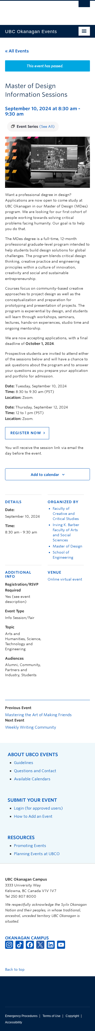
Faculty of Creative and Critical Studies (66, 513)
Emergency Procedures (21, 1016)
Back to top (15, 969)
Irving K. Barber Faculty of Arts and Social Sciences (66, 532)
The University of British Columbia (35, 10)
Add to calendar (45, 475)
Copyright (72, 1016)
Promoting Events (30, 845)
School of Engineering (63, 554)
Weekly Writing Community (30, 727)
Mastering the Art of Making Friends (38, 715)
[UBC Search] (84, 6)
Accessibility (13, 1022)
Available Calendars (32, 779)
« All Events (17, 51)
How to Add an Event (33, 816)
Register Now (25, 433)
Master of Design (67, 546)
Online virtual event (65, 579)
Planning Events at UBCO (37, 854)
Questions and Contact (35, 771)
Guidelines (23, 762)
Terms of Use (52, 1016)
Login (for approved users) (38, 808)
